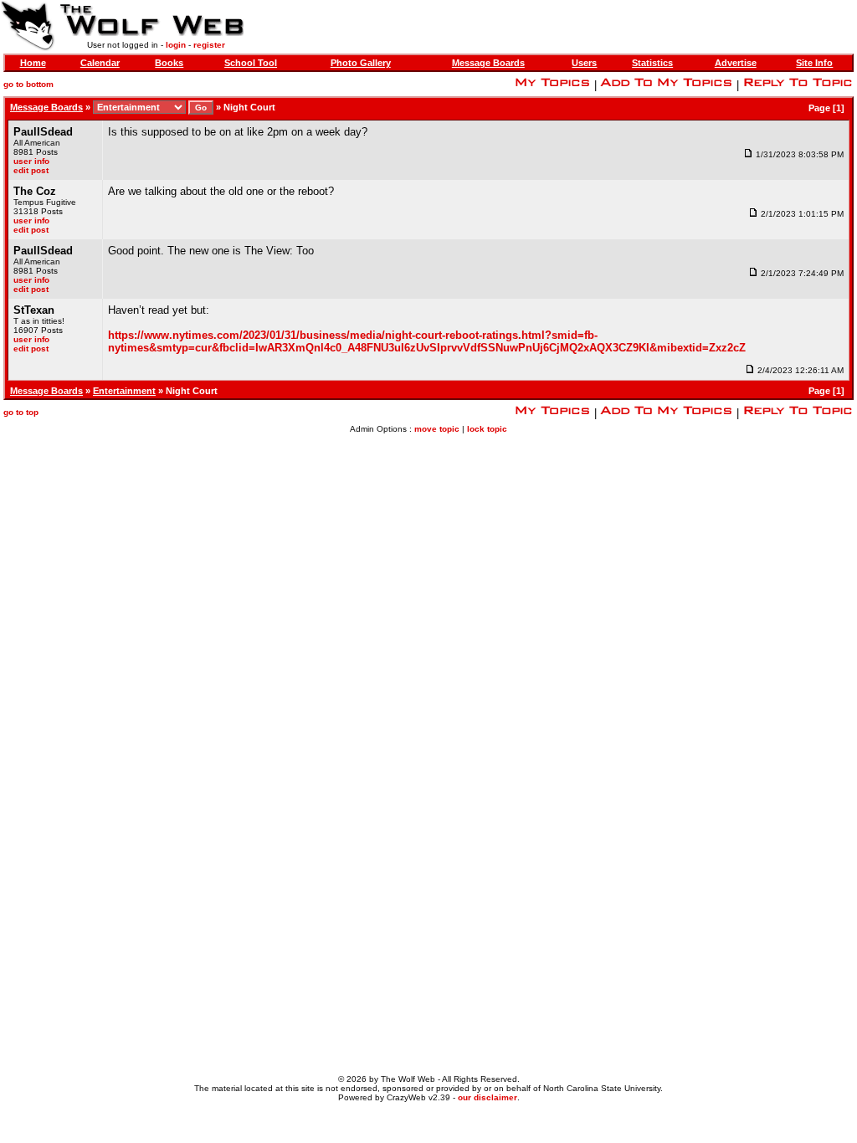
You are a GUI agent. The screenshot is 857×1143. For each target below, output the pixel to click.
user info (31, 161)
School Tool (250, 63)
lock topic (487, 428)
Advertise (736, 63)
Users (584, 63)
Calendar (100, 63)
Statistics (652, 63)
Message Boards (488, 63)
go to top (20, 412)
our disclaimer (487, 1097)
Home (33, 63)
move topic (436, 428)
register (209, 44)
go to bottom (28, 84)
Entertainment (124, 391)
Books (169, 63)
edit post (31, 170)
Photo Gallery (361, 63)
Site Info (814, 63)
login (176, 44)
